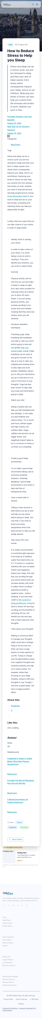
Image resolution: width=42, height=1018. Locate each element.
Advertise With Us (8, 982)
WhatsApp (24, 827)
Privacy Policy (8, 999)
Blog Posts (15, 145)
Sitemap (21, 1004)
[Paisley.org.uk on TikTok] (18, 905)
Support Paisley (7, 960)
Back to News (17, 839)
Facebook (12, 827)
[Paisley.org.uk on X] (9, 905)
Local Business (7, 962)
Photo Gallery (7, 940)
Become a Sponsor (8, 965)
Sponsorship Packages (10, 976)
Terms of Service (21, 999)
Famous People (7, 943)
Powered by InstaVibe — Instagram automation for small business (19, 1009)
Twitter (19, 822)
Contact (5, 946)
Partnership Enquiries (9, 985)
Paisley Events (7, 923)
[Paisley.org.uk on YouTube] (22, 905)
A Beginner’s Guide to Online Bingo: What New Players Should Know (19, 761)
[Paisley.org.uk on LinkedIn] (27, 905)
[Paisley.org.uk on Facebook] (4, 905)
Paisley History (7, 926)
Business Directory (8, 979)
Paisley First (6, 957)
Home (4, 917)
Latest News (6, 920)
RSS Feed (35, 999)
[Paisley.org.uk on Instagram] (13, 905)
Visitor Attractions (8, 937)
